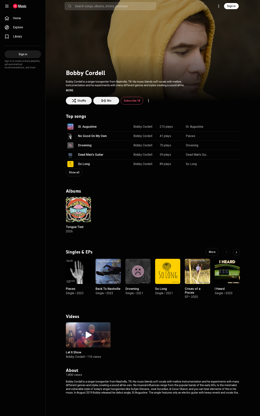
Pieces (190, 136)
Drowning (85, 145)
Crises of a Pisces (192, 290)
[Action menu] (148, 100)
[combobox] (115, 6)
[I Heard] (227, 271)
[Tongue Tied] (78, 209)
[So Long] (167, 271)
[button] (69, 90)
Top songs (76, 116)
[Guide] (7, 6)
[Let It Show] (88, 334)
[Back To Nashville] (108, 271)
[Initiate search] (70, 6)
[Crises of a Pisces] (197, 271)
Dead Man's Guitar (90, 154)
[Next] (236, 252)
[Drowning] (138, 271)
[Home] (19, 6)
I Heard (220, 289)
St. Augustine (87, 126)
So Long (84, 164)
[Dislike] (224, 127)
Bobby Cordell (142, 126)
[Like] (216, 127)
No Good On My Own (92, 136)
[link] (23, 18)
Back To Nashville (108, 289)
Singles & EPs (79, 252)
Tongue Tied (74, 227)
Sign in (231, 6)
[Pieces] (78, 271)
